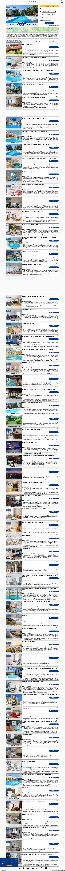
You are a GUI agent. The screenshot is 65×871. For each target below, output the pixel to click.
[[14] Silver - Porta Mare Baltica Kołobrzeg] (14, 230)
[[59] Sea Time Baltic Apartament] (14, 846)
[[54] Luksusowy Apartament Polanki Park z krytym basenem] (14, 780)
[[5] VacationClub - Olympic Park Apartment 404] (14, 102)
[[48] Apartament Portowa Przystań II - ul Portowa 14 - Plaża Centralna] (14, 700)
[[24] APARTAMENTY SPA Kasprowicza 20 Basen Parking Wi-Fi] (14, 381)
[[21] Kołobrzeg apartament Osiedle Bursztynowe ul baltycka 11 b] (14, 341)
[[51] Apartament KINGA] (14, 740)
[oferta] (8, 426)
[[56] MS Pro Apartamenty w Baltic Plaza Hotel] (14, 806)
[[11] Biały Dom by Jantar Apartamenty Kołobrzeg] (14, 190)
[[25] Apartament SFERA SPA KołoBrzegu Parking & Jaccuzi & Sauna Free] (14, 394)
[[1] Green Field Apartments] (14, 49)
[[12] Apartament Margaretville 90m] (14, 203)
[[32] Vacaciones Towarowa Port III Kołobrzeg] (14, 487)
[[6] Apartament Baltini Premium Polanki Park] (14, 123)
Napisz (64, 870)
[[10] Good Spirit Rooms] (14, 176)
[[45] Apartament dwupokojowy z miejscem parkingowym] (14, 660)
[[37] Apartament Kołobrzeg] (14, 554)
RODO (6, 863)
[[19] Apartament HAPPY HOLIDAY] (14, 315)
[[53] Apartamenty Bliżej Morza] (14, 766)
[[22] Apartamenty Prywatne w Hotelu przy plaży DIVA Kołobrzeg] (14, 354)
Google (16, 859)
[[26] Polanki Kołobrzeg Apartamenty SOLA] (14, 408)
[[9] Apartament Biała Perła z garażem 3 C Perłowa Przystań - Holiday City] (14, 163)
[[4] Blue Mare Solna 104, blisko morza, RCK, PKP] (14, 89)
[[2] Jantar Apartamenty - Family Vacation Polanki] (14, 63)
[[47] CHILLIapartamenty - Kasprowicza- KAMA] (14, 687)
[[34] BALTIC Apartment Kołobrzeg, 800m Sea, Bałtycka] (14, 514)
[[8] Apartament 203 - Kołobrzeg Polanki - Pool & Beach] (14, 150)
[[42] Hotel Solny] (14, 620)
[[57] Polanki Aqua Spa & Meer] (14, 819)
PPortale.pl (5, 870)
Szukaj (49, 23)
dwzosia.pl (33, 1)
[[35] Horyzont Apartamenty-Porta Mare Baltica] (14, 527)
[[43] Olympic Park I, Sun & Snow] (14, 633)
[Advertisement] (32, 286)
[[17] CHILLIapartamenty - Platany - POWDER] (14, 269)
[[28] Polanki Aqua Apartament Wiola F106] (14, 434)
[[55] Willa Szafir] (14, 793)
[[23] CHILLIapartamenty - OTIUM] (14, 368)
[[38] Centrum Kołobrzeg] (14, 567)
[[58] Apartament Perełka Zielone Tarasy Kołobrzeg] (14, 833)
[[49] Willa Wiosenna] (14, 713)
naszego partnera (48, 347)
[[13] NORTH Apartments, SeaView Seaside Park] (14, 216)
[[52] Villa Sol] (14, 753)
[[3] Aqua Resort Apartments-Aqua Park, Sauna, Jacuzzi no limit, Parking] (14, 76)
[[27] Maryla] (14, 421)
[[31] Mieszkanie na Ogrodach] (14, 474)
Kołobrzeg (8, 45)
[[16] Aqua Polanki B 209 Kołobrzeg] (14, 256)
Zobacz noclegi (53, 47)
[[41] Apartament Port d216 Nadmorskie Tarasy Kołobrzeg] (14, 607)
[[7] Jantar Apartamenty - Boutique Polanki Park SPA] (14, 137)
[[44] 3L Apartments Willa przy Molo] (14, 647)
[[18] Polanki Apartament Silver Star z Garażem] (14, 301)
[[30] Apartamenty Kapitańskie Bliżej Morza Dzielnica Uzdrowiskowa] (14, 461)
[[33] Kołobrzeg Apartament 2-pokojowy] (14, 501)
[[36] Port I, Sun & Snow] (14, 540)
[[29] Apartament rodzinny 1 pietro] (14, 447)
